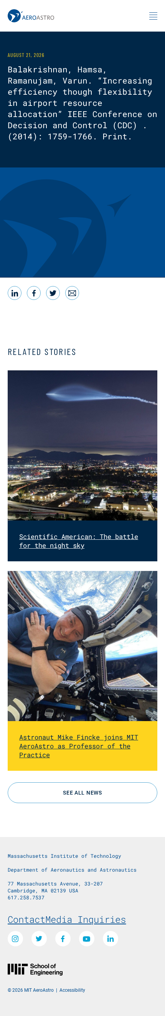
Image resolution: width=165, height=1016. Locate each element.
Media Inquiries (85, 919)
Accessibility (72, 990)
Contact (26, 919)
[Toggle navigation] (153, 15)
